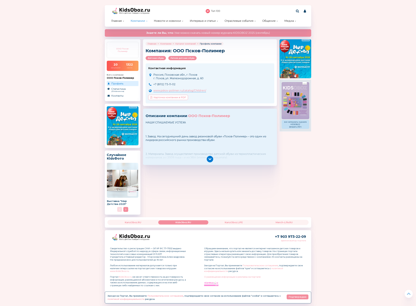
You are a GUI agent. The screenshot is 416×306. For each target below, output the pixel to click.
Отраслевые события (239, 20)
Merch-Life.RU (284, 222)
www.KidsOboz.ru (119, 271)
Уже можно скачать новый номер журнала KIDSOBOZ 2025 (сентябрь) (208, 32)
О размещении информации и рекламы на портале (232, 276)
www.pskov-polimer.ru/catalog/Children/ (179, 90)
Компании (138, 20)
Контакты (117, 95)
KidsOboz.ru (125, 276)
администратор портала (293, 240)
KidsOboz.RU (183, 222)
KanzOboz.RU (133, 222)
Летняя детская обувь (182, 58)
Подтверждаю (297, 296)
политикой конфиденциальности (126, 299)
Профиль (117, 83)
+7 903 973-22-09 (290, 237)
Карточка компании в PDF (170, 97)
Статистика (118, 89)
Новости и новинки (167, 20)
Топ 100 (215, 11)
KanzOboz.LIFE (234, 222)
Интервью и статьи (203, 20)
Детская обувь (156, 58)
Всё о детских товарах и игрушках (134, 13)
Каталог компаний (185, 44)
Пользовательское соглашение (260, 265)
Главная (116, 20)
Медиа (289, 20)
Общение (269, 20)
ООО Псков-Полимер (209, 116)
